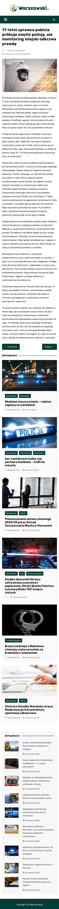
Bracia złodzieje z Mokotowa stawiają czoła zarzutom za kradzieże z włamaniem (24, 649)
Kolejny (48, 346)
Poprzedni (12, 346)
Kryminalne (39, 453)
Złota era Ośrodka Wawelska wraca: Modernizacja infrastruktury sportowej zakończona (29, 710)
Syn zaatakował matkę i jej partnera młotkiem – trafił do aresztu (25, 462)
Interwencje (25, 453)
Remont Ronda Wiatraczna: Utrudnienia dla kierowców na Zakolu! (36, 882)
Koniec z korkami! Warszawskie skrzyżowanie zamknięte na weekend (37, 745)
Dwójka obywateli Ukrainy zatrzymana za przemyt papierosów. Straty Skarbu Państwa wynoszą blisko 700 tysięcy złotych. (29, 586)
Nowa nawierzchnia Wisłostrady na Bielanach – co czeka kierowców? (38, 763)
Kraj (22, 574)
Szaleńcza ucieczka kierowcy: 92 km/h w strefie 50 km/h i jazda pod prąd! (38, 850)
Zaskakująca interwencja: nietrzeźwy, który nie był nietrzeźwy (34, 812)
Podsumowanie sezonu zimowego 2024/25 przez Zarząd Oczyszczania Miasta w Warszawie (28, 522)
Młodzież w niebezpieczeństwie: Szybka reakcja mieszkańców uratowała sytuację (38, 780)
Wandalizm (25, 396)
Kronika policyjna (23, 54)
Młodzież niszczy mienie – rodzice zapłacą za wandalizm (28, 403)
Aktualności (10, 54)
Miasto (23, 513)
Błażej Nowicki (14, 410)
